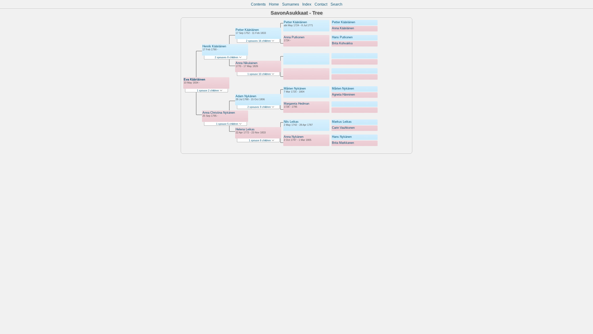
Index (306, 4)
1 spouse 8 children (260, 140)
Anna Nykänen (293, 136)
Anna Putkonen (294, 37)
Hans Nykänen (342, 136)
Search (336, 4)
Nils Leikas (291, 121)
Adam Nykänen (246, 96)
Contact (321, 4)
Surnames (290, 4)
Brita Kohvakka (342, 43)
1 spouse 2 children (208, 90)
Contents (258, 4)
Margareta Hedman (296, 103)
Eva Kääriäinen (194, 79)
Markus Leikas (342, 121)
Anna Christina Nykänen (218, 112)
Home (274, 4)
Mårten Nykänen (295, 88)
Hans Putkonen (342, 37)
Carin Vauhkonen (343, 127)
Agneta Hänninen (343, 94)
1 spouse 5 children (227, 123)
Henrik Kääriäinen (214, 46)
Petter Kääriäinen (247, 30)
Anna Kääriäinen (343, 28)
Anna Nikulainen (246, 63)
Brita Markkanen (343, 143)
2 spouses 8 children (227, 57)
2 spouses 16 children (258, 40)
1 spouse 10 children (259, 74)
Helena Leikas (245, 129)
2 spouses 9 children (259, 107)
